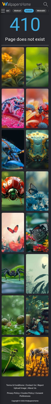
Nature (6, 11)
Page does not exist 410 (16, 4)
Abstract (17, 11)
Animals (29, 11)
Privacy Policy (13, 393)
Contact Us (31, 385)
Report (41, 385)
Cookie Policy (27, 393)
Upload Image (20, 388)
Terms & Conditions (15, 385)
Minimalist (41, 11)
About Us (32, 388)
